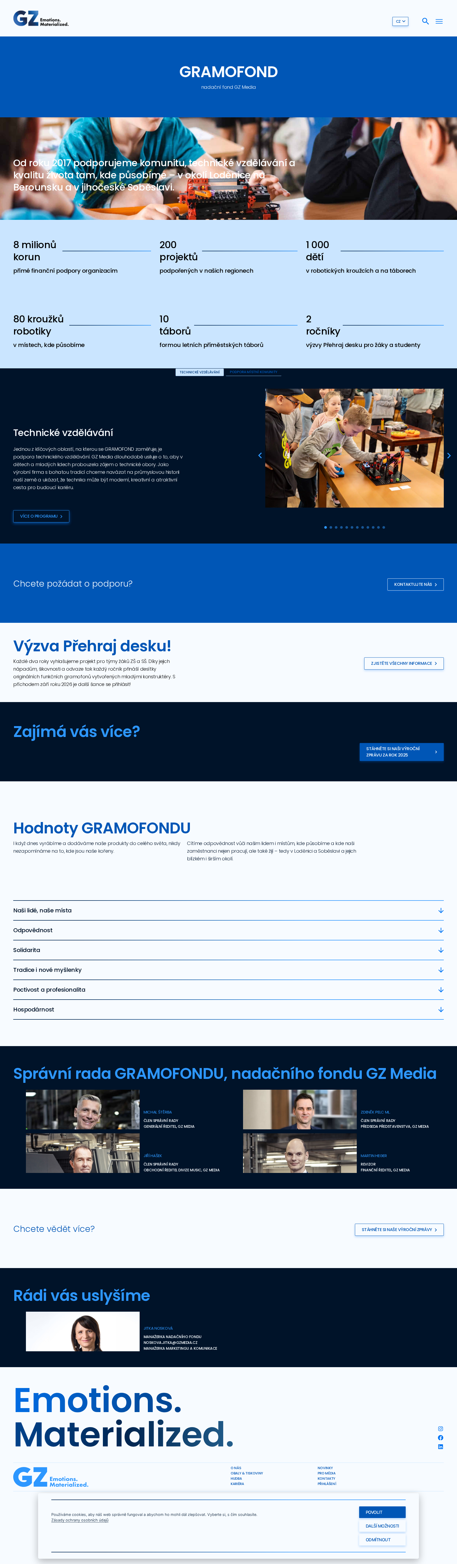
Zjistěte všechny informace (401, 663)
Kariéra (237, 1483)
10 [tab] (373, 527)
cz (398, 21)
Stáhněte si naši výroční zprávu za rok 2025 (392, 752)
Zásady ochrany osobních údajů (79, 1520)
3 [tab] (336, 527)
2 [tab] (331, 527)
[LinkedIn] (440, 1447)
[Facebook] (440, 1438)
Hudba (236, 1478)
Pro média (327, 1473)
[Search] (425, 21)
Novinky (325, 1467)
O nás (236, 1467)
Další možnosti (382, 1526)
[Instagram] (440, 1429)
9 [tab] (368, 527)
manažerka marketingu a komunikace (180, 1348)
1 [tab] (325, 527)
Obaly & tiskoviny (247, 1473)
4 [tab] (341, 527)
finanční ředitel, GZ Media (385, 1170)
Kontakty (326, 1478)
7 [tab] (357, 527)
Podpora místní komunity (253, 371)
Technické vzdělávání (200, 372)
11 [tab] (378, 527)
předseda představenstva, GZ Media (395, 1126)
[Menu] (439, 21)
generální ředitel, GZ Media (169, 1126)
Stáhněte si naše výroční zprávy (397, 1230)
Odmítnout (378, 1539)
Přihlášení (327, 1483)
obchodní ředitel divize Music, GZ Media (182, 1170)
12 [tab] (383, 527)
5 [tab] (346, 527)
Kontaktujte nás (413, 584)
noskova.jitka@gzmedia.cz (170, 1342)
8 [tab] (362, 527)
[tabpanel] (354, 448)
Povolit (374, 1512)
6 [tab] (352, 527)
